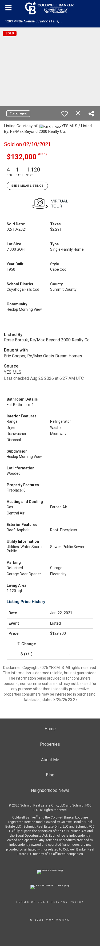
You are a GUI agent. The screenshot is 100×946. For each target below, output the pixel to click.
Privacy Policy (67, 902)
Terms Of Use (31, 902)
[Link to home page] (50, 8)
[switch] (64, 113)
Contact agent (18, 113)
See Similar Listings (27, 185)
